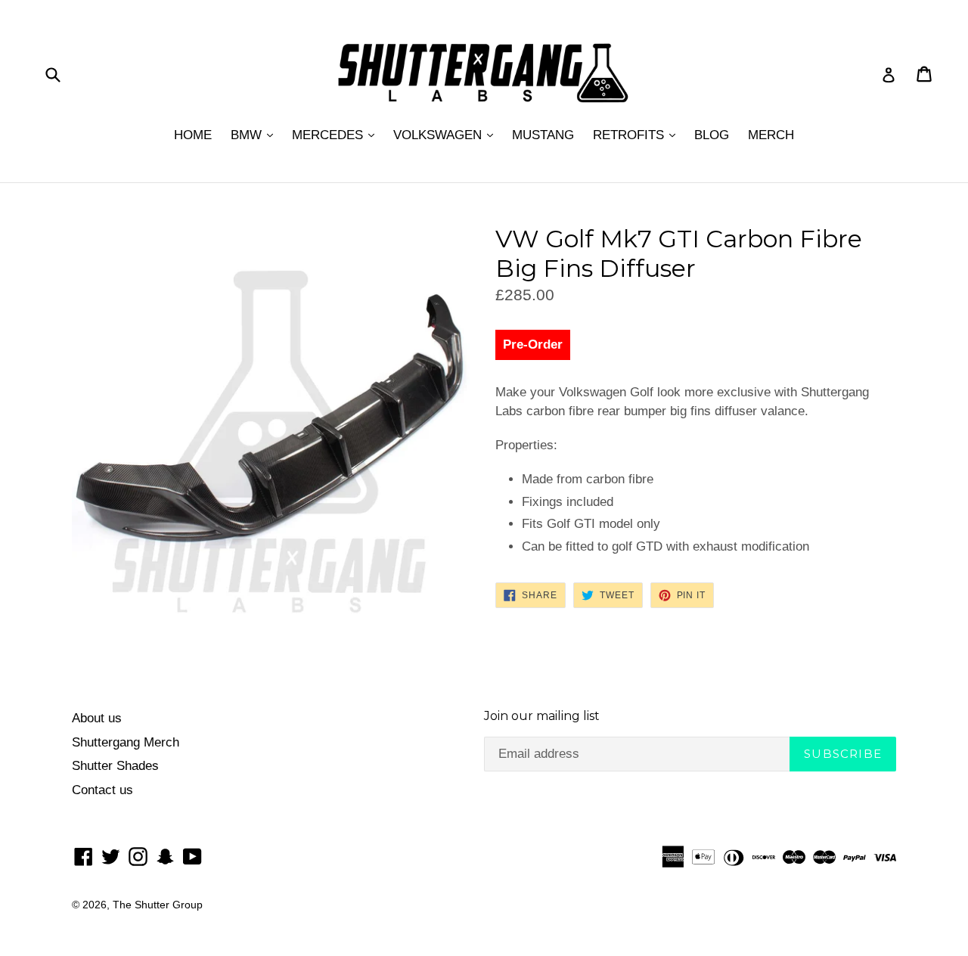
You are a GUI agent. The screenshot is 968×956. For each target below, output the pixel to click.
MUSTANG (543, 135)
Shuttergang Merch (125, 742)
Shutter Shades (115, 766)
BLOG (711, 135)
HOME (193, 135)
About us (97, 718)
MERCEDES (329, 135)
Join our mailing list (542, 716)
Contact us (102, 790)
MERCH (771, 135)
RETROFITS (630, 135)
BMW (248, 135)
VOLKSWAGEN (439, 135)
